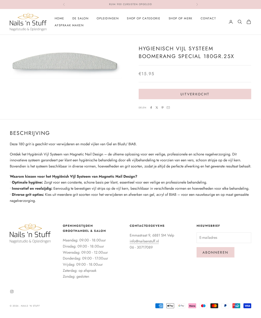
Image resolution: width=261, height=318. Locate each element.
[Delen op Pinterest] (162, 107)
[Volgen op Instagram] (12, 291)
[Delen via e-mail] (168, 107)
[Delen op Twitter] (156, 107)
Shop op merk (180, 18)
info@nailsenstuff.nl (144, 241)
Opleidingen (108, 18)
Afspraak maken (69, 25)
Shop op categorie (143, 18)
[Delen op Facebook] (151, 107)
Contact (208, 18)
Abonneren (215, 252)
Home (59, 18)
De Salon (80, 18)
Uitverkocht (194, 94)
